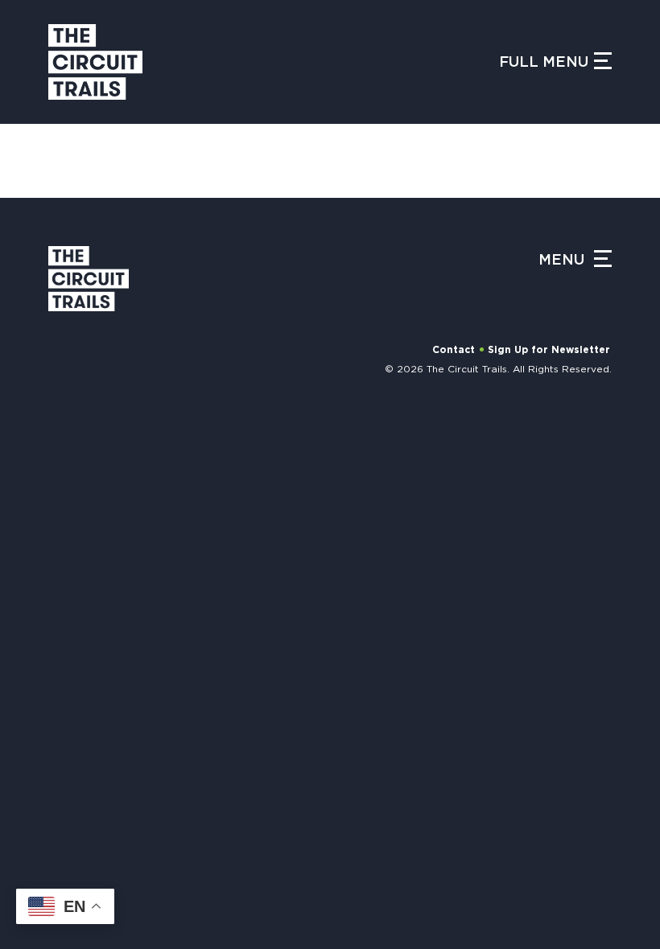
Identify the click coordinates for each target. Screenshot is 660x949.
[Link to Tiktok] (231, 895)
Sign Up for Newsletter (549, 350)
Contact (453, 350)
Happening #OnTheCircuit (206, 430)
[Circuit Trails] (95, 62)
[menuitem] (223, 510)
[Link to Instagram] (152, 895)
